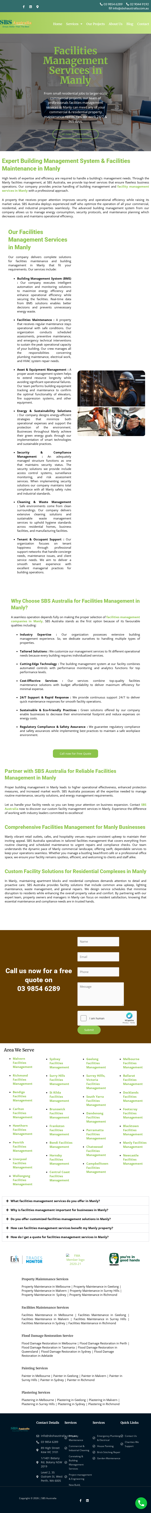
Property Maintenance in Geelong (96, 1286)
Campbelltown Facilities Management (97, 1168)
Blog (129, 24)
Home (57, 24)
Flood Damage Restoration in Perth (103, 1343)
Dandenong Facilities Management (96, 1117)
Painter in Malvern (93, 1376)
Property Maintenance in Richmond (93, 1295)
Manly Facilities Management (134, 1145)
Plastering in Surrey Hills (38, 1404)
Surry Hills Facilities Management (59, 1080)
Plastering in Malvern (103, 1400)
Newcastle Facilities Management (133, 1159)
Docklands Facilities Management (133, 1096)
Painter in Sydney (52, 1380)
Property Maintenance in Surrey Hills (94, 1291)
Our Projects (95, 24)
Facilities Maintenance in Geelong (102, 1315)
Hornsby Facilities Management (59, 1159)
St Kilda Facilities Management (59, 1096)
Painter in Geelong (65, 1376)
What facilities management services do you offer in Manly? (55, 1201)
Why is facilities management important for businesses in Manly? (59, 1210)
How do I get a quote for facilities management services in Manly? (60, 1237)
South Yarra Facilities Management (96, 1101)
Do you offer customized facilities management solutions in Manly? (61, 1219)
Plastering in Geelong (71, 1400)
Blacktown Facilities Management (133, 1130)
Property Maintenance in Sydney (44, 1295)
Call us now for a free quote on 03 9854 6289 (39, 980)
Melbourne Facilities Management (133, 1063)
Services (72, 24)
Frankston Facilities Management (59, 1130)
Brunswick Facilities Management (59, 1113)
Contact (143, 24)
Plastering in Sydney (71, 1404)
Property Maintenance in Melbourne (46, 1286)
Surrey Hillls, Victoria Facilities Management (96, 1082)
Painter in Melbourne (36, 1376)
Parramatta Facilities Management (96, 1134)
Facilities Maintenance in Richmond (92, 1323)
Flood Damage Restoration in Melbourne (49, 1343)
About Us (115, 24)
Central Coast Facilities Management (60, 1176)
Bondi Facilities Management (61, 1145)
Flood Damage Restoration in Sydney (66, 1351)
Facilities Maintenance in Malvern (45, 1319)
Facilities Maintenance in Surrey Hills (100, 1319)
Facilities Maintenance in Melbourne (47, 1315)
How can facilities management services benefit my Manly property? (62, 1228)
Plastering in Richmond (104, 1404)
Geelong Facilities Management (96, 1063)
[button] (75, 1201)
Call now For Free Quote (75, 134)
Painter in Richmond (81, 1380)
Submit (89, 1030)
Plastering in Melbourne (38, 1400)
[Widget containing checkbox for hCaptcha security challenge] (107, 1018)
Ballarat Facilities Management (133, 1080)
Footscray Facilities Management (133, 1113)
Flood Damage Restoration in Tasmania (48, 1347)
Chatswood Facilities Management (96, 1151)
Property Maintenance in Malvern (44, 1291)
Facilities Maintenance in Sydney (43, 1323)
